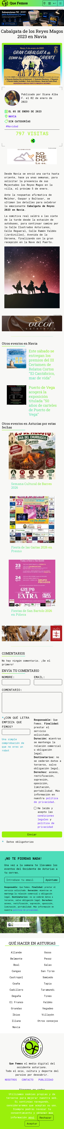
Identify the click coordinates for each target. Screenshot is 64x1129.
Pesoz (47, 958)
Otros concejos (48, 1020)
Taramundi (48, 989)
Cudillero (16, 989)
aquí (31, 1117)
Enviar (32, 834)
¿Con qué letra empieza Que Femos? (15, 722)
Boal (16, 964)
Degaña (16, 996)
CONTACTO (27, 1079)
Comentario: (12, 690)
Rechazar (45, 1117)
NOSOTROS (11, 1079)
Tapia (48, 983)
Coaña (16, 983)
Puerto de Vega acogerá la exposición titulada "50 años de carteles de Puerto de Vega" (43, 401)
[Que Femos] (14, 3)
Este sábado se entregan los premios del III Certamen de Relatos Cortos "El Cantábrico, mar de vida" (42, 364)
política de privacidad (25, 910)
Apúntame (52, 879)
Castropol (16, 977)
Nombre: (8, 677)
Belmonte (16, 958)
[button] (32, 140)
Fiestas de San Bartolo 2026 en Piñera (31, 612)
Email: (39, 677)
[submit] (54, 3)
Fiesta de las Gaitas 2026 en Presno (31, 549)
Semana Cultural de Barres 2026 (31, 486)
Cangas (16, 971)
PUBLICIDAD (45, 1079)
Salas (48, 964)
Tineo (48, 996)
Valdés (47, 1002)
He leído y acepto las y (46, 817)
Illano (16, 1020)
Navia (12, 116)
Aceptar (32, 1123)
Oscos (47, 952)
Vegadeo (47, 1008)
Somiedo (48, 977)
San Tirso (48, 971)
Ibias (16, 1014)
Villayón (48, 1014)
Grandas (16, 1008)
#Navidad (12, 126)
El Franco (16, 1002)
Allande (16, 952)
